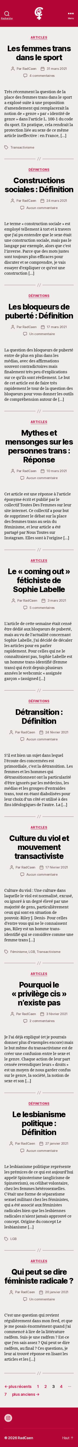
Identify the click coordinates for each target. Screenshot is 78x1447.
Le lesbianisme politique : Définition (38, 1123)
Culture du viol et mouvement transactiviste (39, 847)
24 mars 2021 (56, 201)
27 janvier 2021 (56, 1143)
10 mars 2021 (57, 471)
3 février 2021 (56, 1014)
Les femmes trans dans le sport (39, 53)
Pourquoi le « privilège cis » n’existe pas (39, 993)
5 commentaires (42, 608)
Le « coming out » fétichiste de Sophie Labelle (39, 580)
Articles (39, 37)
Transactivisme (22, 147)
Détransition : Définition (39, 716)
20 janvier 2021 (56, 1292)
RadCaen (29, 69)
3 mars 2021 (56, 600)
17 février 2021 (57, 867)
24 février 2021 (56, 732)
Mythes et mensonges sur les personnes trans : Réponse (39, 446)
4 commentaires (42, 76)
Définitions (39, 169)
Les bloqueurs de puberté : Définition (39, 311)
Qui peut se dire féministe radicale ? (39, 1276)
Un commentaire (42, 334)
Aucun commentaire (42, 208)
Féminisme (18, 952)
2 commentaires (41, 1021)
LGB (32, 952)
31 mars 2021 (57, 69)
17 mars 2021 (57, 327)
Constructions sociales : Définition (39, 185)
